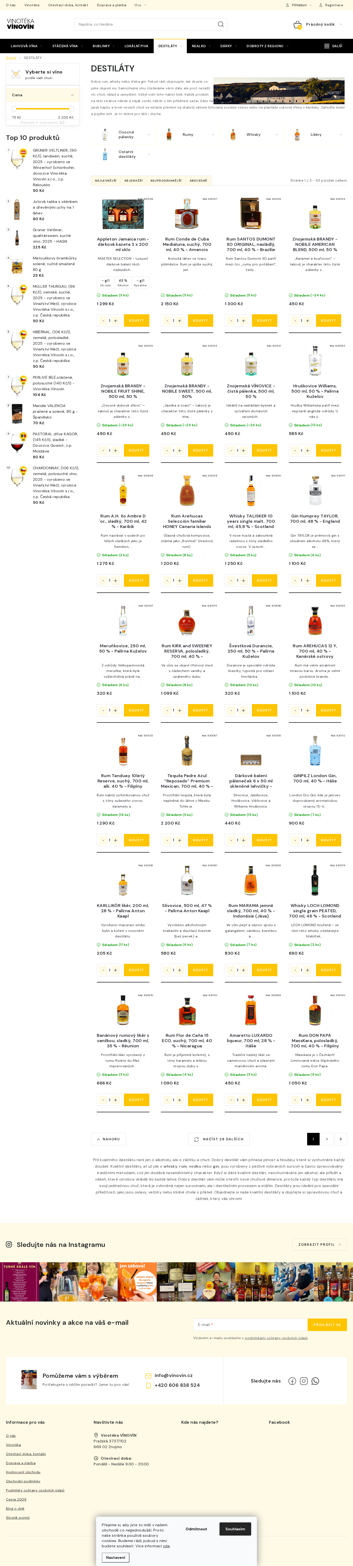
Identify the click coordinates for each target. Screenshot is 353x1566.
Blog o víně (15, 1508)
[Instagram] (304, 1381)
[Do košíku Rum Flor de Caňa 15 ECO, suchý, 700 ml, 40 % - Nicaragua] (200, 1100)
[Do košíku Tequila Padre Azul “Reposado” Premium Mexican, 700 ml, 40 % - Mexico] (200, 840)
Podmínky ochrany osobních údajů (35, 1490)
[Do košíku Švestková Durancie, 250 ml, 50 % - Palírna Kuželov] (264, 710)
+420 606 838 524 (177, 1385)
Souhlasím (235, 1529)
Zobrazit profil (316, 1244)
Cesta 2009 (16, 1499)
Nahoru (111, 1139)
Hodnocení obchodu (23, 1472)
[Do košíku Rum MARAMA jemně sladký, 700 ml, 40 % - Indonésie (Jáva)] (264, 970)
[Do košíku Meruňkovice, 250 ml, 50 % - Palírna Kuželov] (136, 710)
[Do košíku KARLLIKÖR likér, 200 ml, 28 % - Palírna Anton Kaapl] (136, 970)
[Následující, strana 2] (327, 1139)
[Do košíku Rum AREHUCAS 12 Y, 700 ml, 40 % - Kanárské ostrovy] (328, 710)
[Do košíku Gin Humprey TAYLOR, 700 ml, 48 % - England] (328, 580)
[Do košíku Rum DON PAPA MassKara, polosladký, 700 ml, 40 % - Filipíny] (328, 1100)
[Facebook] (292, 1381)
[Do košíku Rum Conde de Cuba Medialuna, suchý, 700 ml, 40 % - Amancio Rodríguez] (200, 320)
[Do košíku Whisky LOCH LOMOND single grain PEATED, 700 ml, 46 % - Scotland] (328, 970)
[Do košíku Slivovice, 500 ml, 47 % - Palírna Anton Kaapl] (200, 970)
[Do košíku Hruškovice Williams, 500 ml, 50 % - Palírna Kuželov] (328, 450)
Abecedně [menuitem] (198, 181)
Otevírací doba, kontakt (68, 5)
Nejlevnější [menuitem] (106, 181)
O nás (11, 5)
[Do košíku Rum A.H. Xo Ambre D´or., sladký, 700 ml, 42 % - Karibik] (136, 580)
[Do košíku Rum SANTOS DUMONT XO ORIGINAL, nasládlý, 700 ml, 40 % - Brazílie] (264, 320)
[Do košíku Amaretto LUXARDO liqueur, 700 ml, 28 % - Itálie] (264, 1100)
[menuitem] (26, 46)
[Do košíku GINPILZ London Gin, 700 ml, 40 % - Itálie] (328, 840)
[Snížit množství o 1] (103, 320)
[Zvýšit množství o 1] (115, 320)
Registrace (334, 5)
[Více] (333, 46)
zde (166, 1546)
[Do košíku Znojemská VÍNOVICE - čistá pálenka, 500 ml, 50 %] (264, 450)
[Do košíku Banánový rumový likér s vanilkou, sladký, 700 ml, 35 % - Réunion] (136, 1100)
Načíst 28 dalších (223, 1139)
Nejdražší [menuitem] (134, 181)
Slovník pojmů (18, 1517)
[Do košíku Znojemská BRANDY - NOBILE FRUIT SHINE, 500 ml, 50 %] (136, 450)
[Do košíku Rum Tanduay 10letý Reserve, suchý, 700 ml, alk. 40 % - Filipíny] (136, 840)
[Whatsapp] (315, 1381)
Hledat (221, 24)
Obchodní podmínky (23, 1481)
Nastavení (115, 1557)
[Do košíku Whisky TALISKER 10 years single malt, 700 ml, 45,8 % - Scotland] (264, 580)
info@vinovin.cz (174, 1375)
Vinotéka (31, 5)
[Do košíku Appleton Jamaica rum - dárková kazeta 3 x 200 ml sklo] (136, 320)
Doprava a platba (112, 5)
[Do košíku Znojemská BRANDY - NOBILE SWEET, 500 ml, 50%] (200, 450)
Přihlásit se (327, 1325)
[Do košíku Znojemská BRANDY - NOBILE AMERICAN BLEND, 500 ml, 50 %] (328, 320)
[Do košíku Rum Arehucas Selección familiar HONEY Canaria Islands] (200, 580)
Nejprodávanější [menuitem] (166, 181)
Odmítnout (196, 1529)
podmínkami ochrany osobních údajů (276, 1338)
